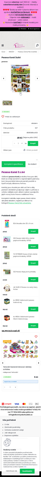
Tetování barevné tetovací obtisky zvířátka (17, 368)
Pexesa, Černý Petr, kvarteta (27, 52)
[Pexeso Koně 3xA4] (20, 78)
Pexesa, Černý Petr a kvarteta (20, 203)
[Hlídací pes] (30, 150)
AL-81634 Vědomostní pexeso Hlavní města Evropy (23, 318)
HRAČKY (11, 52)
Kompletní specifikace (13, 164)
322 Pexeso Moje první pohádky (24, 272)
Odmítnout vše (11, 471)
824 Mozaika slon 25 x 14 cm (23, 223)
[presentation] (4, 78)
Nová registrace (34, 29)
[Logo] (20, 45)
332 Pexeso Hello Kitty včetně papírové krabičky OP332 (23, 239)
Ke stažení (32, 164)
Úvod (3, 52)
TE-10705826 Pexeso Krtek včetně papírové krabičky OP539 (25, 255)
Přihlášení (23, 29)
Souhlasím (27, 471)
